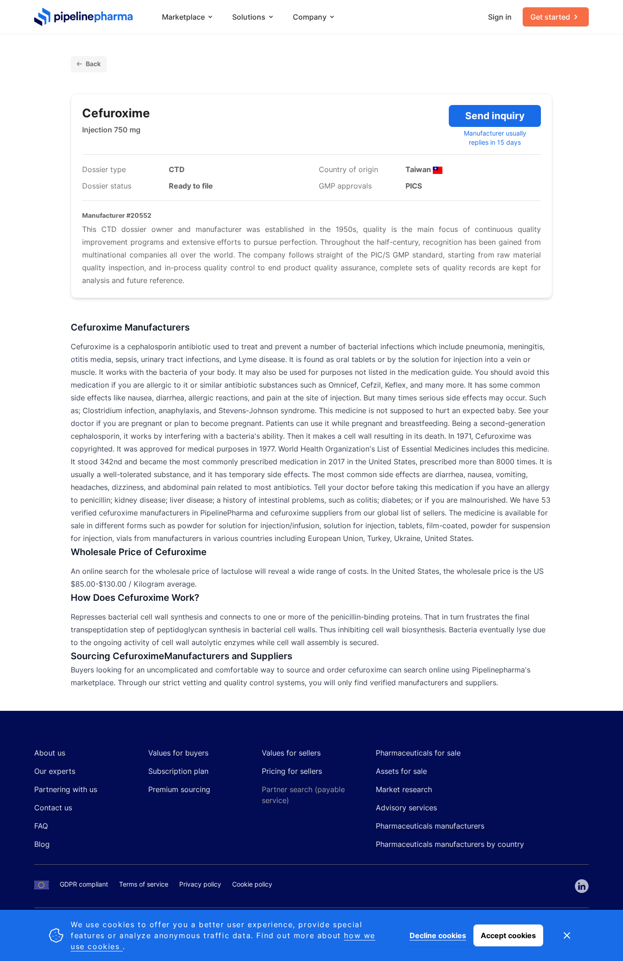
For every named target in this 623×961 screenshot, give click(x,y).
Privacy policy (200, 884)
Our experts (54, 771)
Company (310, 16)
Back (93, 64)
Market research (404, 789)
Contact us (53, 807)
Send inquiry (494, 115)
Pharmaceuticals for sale (418, 752)
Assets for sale (401, 771)
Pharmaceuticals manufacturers (430, 825)
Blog (42, 844)
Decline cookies (438, 935)
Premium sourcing (179, 789)
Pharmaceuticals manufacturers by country (450, 844)
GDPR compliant (84, 884)
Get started (550, 16)
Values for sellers (291, 752)
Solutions (248, 16)
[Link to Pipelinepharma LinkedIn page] (582, 886)
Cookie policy (252, 884)
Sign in (500, 16)
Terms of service (143, 884)
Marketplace (183, 16)
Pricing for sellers (292, 771)
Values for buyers (178, 752)
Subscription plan (178, 771)
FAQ (41, 825)
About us (49, 752)
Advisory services (406, 807)
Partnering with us (65, 789)
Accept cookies (508, 935)
